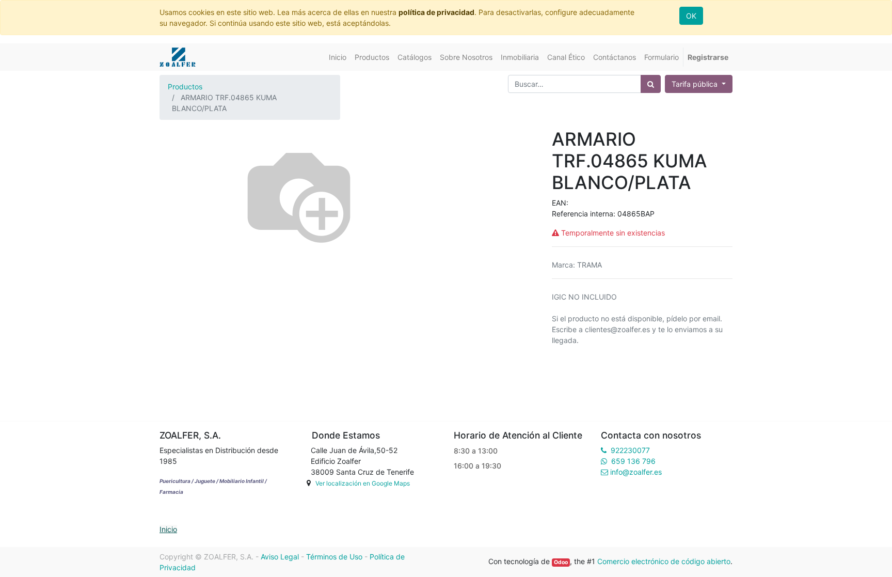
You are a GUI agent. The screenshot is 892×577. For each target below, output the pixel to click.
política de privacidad (436, 12)
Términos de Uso (334, 556)
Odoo (561, 562)
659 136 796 (633, 461)
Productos (185, 86)
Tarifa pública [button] (696, 84)
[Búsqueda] (651, 84)
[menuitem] (338, 57)
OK (691, 15)
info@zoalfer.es (636, 471)
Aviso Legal (280, 556)
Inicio (168, 529)
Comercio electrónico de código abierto (663, 561)
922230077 (630, 450)
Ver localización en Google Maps (362, 483)
